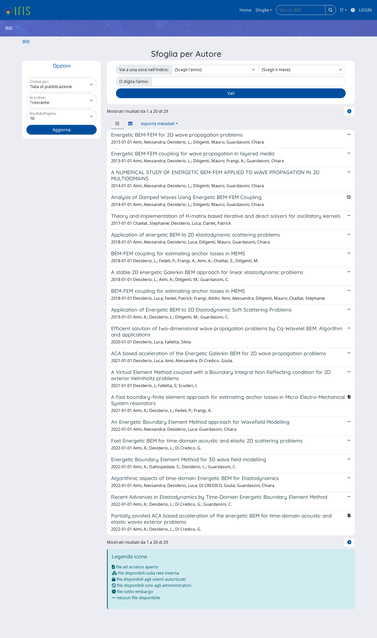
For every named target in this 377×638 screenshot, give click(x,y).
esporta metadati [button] (158, 123)
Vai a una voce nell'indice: (143, 69)
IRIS (26, 41)
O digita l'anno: (133, 81)
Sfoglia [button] (262, 10)
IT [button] (342, 10)
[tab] (117, 123)
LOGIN (365, 10)
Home (245, 10)
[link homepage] (18, 10)
